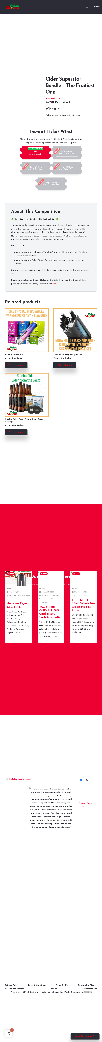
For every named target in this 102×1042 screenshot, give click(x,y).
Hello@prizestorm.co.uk (20, 779)
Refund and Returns (14, 989)
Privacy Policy (12, 985)
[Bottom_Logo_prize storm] (51, 880)
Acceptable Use (89, 989)
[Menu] (87, 7)
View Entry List (53, 99)
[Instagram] (86, 779)
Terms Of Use (62, 985)
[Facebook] (80, 779)
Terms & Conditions (37, 985)
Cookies (53, 989)
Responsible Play (86, 985)
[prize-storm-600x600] (13, 6)
